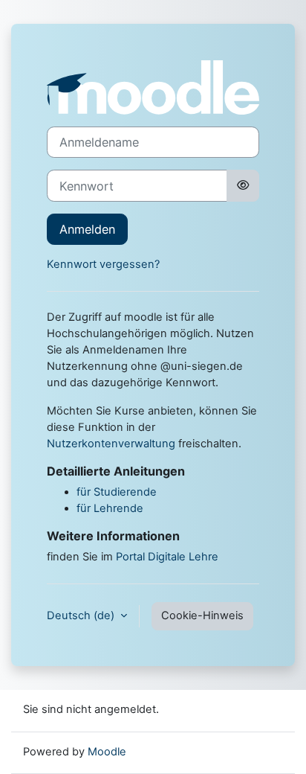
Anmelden (87, 229)
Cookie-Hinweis (202, 615)
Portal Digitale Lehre (167, 556)
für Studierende (116, 492)
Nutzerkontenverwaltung (111, 443)
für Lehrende (109, 508)
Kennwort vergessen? (103, 264)
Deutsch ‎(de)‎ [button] (82, 615)
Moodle (107, 751)
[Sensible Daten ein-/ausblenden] (243, 185)
